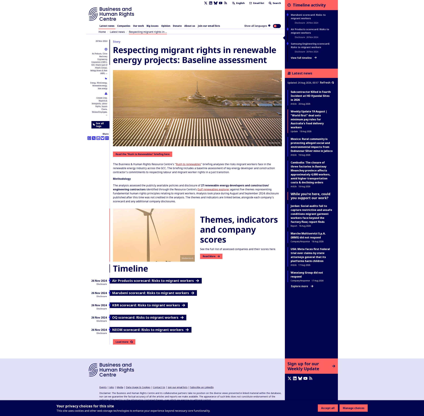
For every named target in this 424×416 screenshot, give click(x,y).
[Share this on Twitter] (94, 138)
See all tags (100, 125)
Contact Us (159, 387)
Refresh (325, 82)
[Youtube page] (221, 3)
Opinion (165, 25)
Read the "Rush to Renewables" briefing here (143, 154)
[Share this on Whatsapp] (89, 138)
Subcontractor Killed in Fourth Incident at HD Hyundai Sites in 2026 (311, 96)
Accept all (328, 408)
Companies (123, 25)
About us (189, 25)
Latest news (107, 25)
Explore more (299, 286)
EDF (92, 65)
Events (103, 387)
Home (102, 32)
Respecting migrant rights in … (148, 32)
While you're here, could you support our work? (310, 196)
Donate (177, 25)
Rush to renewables (188, 164)
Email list (258, 3)
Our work (138, 25)
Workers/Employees (99, 112)
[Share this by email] (107, 138)
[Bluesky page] (216, 3)
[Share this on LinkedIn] (98, 138)
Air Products (96, 53)
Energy (93, 83)
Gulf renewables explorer (213, 189)
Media (120, 387)
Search (276, 3)
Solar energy (102, 88)
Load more (122, 341)
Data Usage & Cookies (138, 387)
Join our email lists (209, 25)
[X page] (206, 3)
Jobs (111, 387)
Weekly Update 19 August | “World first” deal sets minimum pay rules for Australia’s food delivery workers (309, 119)
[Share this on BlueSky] (102, 138)
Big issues (153, 25)
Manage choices (353, 408)
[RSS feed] (226, 3)
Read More (209, 256)
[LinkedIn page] (211, 3)
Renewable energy (99, 85)
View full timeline (301, 57)
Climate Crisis (101, 98)
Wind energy (102, 83)
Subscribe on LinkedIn (202, 387)
